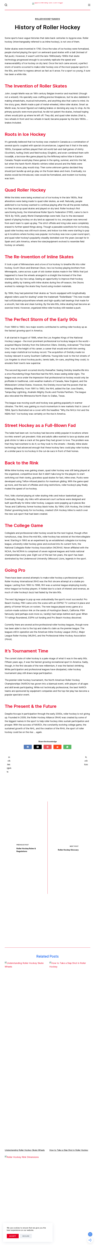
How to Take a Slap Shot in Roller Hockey (68, 1150)
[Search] (6, 5)
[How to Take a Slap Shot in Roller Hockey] (69, 1053)
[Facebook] (28, 747)
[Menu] (89, 5)
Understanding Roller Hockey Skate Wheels (25, 1150)
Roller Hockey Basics (47, 19)
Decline (25, 1236)
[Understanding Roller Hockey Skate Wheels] (25, 1053)
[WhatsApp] (67, 747)
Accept (12, 1236)
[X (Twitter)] (38, 747)
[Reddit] (57, 747)
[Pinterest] (48, 747)
